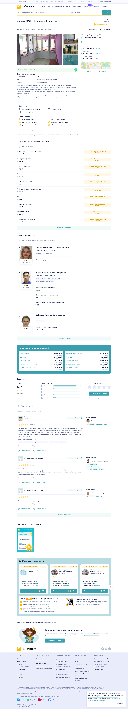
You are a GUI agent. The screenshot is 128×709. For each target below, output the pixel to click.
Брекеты (23, 357)
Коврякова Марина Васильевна (99, 421)
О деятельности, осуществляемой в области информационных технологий (38, 696)
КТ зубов (69, 357)
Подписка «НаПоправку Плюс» (82, 674)
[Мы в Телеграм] (102, 648)
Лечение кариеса (72, 360)
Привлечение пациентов (63, 659)
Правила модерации (61, 674)
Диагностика (59, 6)
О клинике (78, 659)
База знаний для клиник (62, 677)
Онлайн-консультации (73, 6)
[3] (20, 390)
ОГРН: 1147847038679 (23, 706)
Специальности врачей (101, 659)
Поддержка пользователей (44, 668)
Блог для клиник (60, 669)
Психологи (96, 6)
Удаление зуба (25, 360)
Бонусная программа (42, 666)
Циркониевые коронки (73, 364)
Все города (97, 672)
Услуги (50, 6)
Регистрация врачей (61, 664)
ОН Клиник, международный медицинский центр (97, 571)
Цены (27, 29)
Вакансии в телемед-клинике (81, 665)
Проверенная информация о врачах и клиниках (44, 659)
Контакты (20, 677)
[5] (23, 390)
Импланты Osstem (72, 367)
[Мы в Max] (109, 648)
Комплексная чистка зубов (29, 364)
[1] (17, 390)
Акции (105, 6)
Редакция (20, 674)
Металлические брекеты (74, 353)
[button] (43, 12)
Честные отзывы (41, 663)
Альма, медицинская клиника (35, 570)
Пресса (19, 672)
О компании (20, 659)
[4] (21, 390)
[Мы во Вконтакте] (106, 648)
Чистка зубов (24, 353)
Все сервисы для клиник (62, 666)
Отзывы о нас (21, 669)
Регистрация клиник (61, 661)
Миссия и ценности (23, 666)
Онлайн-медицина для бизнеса (81, 679)
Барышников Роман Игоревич (51, 272)
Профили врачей (99, 666)
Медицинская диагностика (102, 661)
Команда (77, 661)
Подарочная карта (80, 683)
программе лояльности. (91, 635)
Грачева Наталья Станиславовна (52, 247)
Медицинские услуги (100, 664)
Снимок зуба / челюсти (27, 367)
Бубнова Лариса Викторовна (50, 315)
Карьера (19, 664)
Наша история (21, 661)
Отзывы (40, 29)
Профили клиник (99, 669)
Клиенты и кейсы (60, 672)
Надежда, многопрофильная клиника (65, 571)
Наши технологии (80, 668)
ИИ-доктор (87, 6)
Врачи (43, 6)
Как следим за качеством (82, 671)
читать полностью (24, 436)
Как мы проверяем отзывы (98, 398)
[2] (18, 390)
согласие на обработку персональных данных (103, 697)
